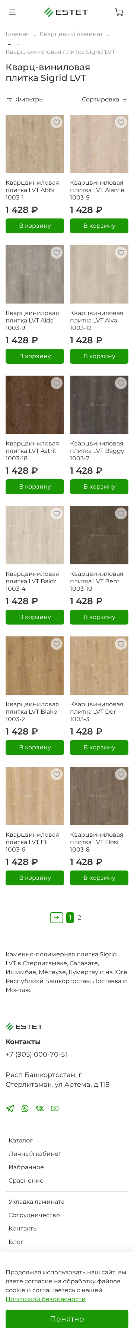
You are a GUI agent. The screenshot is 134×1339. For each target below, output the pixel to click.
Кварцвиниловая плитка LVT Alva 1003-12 (97, 320)
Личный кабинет (35, 1153)
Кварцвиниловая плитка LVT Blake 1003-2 (32, 712)
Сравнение (26, 1180)
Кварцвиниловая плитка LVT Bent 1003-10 (97, 581)
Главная (18, 34)
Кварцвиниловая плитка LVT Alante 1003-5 (97, 190)
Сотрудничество (34, 1215)
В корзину (35, 225)
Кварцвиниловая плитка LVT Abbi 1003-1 (32, 190)
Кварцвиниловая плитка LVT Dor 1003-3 (97, 712)
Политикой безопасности (46, 1299)
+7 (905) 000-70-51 (36, 1054)
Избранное (26, 1167)
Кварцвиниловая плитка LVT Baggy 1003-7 (97, 451)
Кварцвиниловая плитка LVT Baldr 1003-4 (32, 581)
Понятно (67, 1318)
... (9, 43)
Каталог (21, 1140)
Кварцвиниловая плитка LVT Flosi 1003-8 (97, 842)
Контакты (23, 1228)
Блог (16, 1241)
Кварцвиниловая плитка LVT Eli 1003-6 (32, 842)
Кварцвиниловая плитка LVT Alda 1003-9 (32, 320)
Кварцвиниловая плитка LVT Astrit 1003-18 (32, 451)
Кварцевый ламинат (71, 34)
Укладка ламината (36, 1201)
